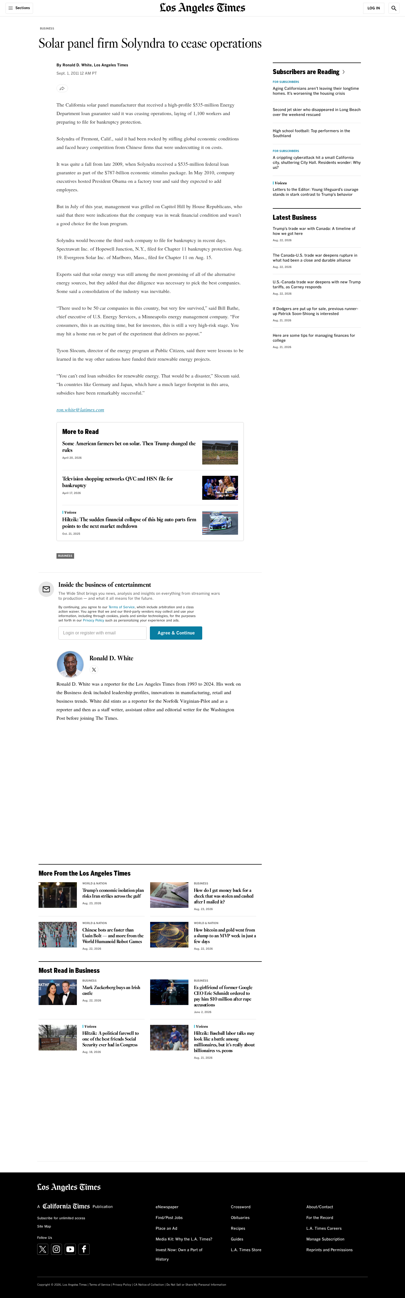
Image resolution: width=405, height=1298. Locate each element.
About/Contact (319, 1207)
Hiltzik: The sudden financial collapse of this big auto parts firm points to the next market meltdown (129, 523)
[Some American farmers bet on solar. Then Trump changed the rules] (220, 453)
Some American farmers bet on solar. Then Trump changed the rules (128, 447)
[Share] (62, 88)
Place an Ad (166, 1229)
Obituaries (240, 1218)
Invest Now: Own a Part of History (179, 1254)
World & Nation (94, 883)
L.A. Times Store (246, 1250)
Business (47, 28)
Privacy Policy (93, 620)
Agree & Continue (176, 633)
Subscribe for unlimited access (61, 1218)
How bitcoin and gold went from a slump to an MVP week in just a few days (225, 936)
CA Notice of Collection (149, 1284)
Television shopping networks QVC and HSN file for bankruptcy (117, 482)
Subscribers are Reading (306, 71)
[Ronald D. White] (70, 664)
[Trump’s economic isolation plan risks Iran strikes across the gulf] (58, 895)
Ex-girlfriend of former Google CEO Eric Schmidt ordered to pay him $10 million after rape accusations (223, 996)
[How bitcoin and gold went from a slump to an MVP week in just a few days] (169, 934)
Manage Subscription (325, 1239)
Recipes (238, 1229)
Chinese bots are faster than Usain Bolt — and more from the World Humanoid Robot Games (113, 936)
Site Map (44, 1226)
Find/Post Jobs (169, 1218)
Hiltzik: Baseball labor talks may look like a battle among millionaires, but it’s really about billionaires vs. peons (224, 1042)
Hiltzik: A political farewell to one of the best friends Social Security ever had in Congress (110, 1039)
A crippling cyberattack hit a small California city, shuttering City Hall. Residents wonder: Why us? (317, 163)
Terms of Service (122, 607)
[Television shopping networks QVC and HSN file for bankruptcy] (220, 488)
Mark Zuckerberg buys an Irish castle (111, 990)
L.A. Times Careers (324, 1229)
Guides (237, 1239)
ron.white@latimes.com (80, 409)
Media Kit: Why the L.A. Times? (184, 1239)
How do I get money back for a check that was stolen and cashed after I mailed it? (224, 896)
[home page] (202, 7)
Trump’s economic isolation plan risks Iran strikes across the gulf (113, 893)
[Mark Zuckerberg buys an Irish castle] (58, 992)
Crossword (240, 1207)
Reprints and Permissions (329, 1250)
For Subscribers (286, 82)
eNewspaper (167, 1207)
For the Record (319, 1218)
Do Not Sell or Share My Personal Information (196, 1284)
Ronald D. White (111, 658)
